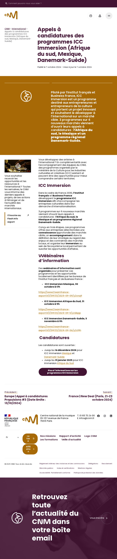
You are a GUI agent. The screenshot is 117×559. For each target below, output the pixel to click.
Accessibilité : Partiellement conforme (55, 473)
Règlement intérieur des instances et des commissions (62, 464)
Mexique (66, 353)
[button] (12, 437)
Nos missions (48, 436)
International (19, 29)
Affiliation (28, 449)
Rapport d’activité (70, 436)
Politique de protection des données (88, 473)
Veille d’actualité (71, 440)
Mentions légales (85, 468)
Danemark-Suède (54, 357)
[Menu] (109, 15)
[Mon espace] (99, 15)
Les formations (49, 440)
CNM (7, 29)
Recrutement (107, 464)
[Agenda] (90, 15)
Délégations (93, 464)
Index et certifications (65, 468)
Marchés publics (46, 468)
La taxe (28, 438)
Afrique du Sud (65, 363)
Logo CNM (90, 436)
